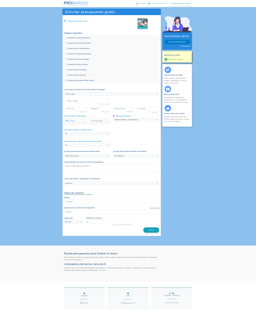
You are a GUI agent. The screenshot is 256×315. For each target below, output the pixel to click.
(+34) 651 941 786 (171, 303)
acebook (85, 303)
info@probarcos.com (128, 303)
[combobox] (111, 94)
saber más (102, 270)
